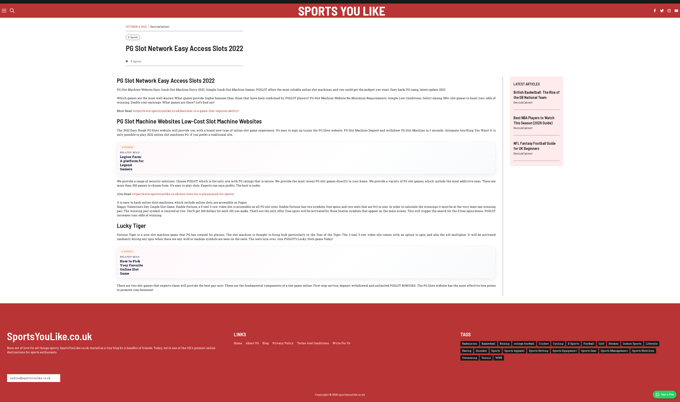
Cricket (544, 343)
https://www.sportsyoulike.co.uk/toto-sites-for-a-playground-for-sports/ (183, 194)
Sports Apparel (515, 350)
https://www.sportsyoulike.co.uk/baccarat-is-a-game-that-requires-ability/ (186, 111)
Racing (466, 350)
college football (524, 343)
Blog (265, 343)
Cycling (558, 343)
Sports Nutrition (643, 350)
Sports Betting (538, 350)
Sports (495, 350)
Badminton (469, 343)
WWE (498, 357)
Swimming (469, 357)
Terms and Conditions (313, 343)
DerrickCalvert (159, 26)
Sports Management (614, 350)
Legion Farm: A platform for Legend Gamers (132, 163)
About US (252, 343)
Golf (601, 343)
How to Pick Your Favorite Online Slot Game (131, 267)
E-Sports (133, 37)
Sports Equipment (565, 350)
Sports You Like (341, 11)
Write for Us (341, 343)
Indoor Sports (632, 343)
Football (588, 343)
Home (238, 343)
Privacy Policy (283, 343)
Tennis (486, 357)
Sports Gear (588, 350)
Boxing (504, 343)
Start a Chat (667, 394)
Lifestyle (652, 343)
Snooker (481, 350)
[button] (12, 11)
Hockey (614, 343)
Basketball (488, 343)
